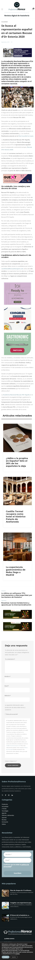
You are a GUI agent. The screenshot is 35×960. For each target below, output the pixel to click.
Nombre (7, 676)
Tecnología (5, 811)
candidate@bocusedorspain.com (12, 269)
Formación (5, 822)
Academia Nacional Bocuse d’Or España (16, 395)
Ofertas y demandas (8, 815)
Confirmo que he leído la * (16, 866)
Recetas (4, 820)
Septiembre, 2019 (5, 42)
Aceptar (6, 957)
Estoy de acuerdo (12, 714)
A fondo (4, 808)
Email (7, 686)
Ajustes (14, 957)
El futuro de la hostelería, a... (20, 915)
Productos (5, 804)
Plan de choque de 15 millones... (21, 890)
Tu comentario (10, 659)
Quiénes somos (9, 938)
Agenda (4, 813)
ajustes (17, 954)
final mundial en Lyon (25, 136)
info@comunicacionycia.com (13, 745)
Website (8, 695)
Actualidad (4, 21)
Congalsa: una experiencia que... (21, 903)
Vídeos (4, 824)
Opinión (4, 817)
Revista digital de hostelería (16, 15)
